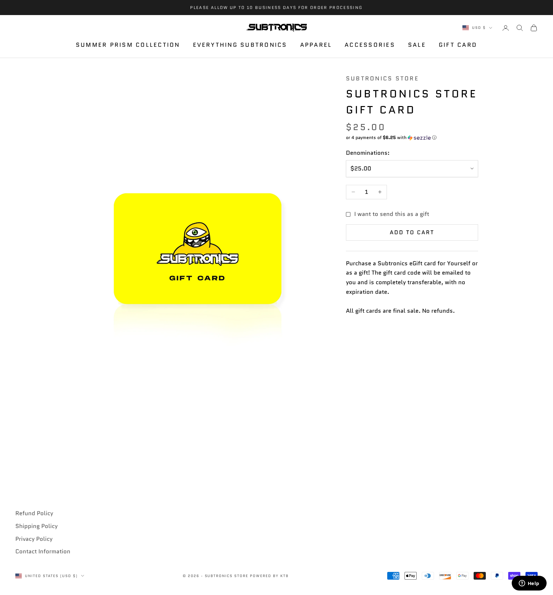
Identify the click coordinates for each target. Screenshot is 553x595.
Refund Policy (34, 513)
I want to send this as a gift (391, 214)
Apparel (316, 45)
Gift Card (458, 45)
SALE (417, 45)
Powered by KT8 (269, 575)
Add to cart (412, 232)
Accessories (370, 45)
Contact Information (42, 551)
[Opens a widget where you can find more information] (529, 584)
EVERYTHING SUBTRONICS (240, 45)
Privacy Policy (33, 539)
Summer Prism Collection (128, 45)
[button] (412, 137)
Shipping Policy (36, 526)
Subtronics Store (382, 78)
